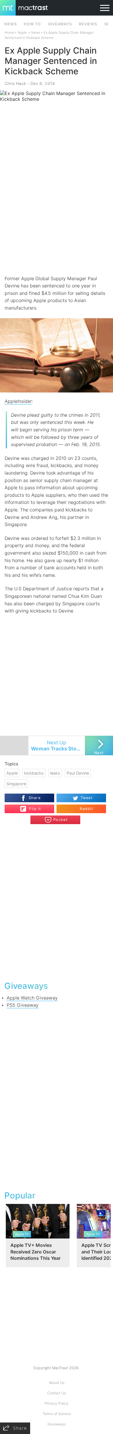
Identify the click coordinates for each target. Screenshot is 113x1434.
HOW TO (32, 24)
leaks (55, 773)
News (35, 33)
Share (35, 798)
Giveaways (57, 1424)
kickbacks (34, 773)
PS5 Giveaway (23, 1005)
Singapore (16, 783)
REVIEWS (88, 24)
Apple (22, 33)
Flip (32, 807)
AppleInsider (18, 401)
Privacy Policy (56, 1403)
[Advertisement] (56, 215)
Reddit (86, 809)
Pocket (60, 819)
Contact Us (56, 1393)
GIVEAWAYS (60, 24)
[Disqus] (57, 902)
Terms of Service (57, 1414)
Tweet (87, 798)
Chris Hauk (15, 83)
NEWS (10, 24)
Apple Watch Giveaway (32, 998)
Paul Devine (78, 773)
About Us (56, 1382)
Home (9, 33)
